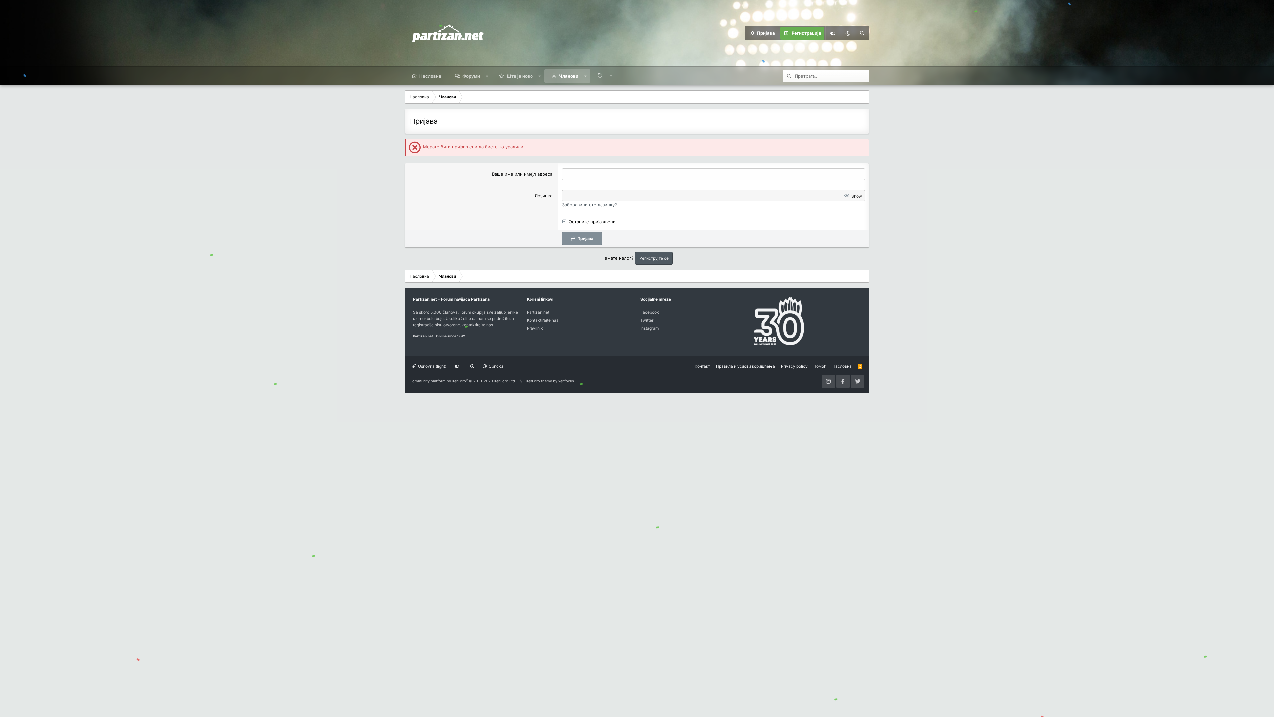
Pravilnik (535, 328)
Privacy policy (794, 366)
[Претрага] (862, 33)
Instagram (649, 328)
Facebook (649, 312)
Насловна (430, 76)
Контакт (702, 366)
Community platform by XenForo (463, 381)
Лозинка (543, 195)
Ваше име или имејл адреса (522, 174)
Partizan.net (538, 312)
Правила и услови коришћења (745, 366)
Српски (495, 366)
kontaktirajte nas (477, 324)
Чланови (568, 76)
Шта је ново (520, 76)
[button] (487, 76)
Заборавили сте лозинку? (589, 204)
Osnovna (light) (431, 366)
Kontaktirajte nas (542, 320)
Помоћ (820, 366)
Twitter (646, 320)
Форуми (471, 76)
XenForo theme (539, 381)
